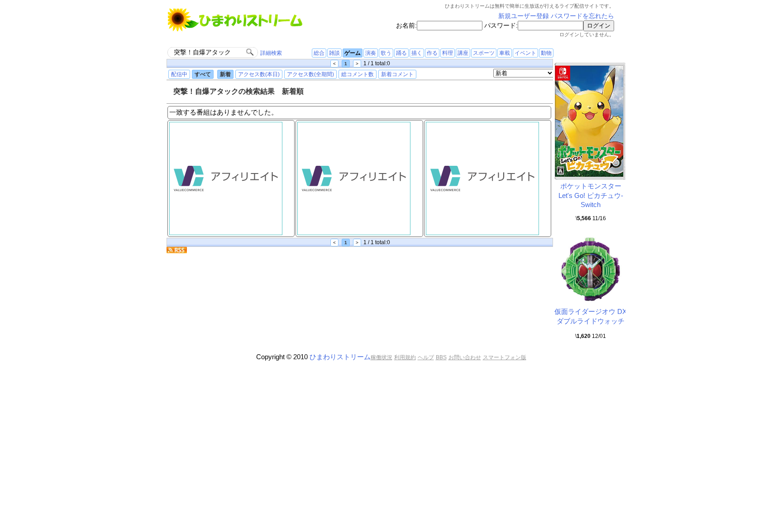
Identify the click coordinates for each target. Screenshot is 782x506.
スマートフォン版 (504, 357)
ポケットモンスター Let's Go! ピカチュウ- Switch (590, 195)
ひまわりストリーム (340, 357)
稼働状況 (381, 357)
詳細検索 (271, 53)
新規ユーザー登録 (523, 16)
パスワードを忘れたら (582, 16)
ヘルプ (426, 357)
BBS (441, 357)
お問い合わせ (464, 357)
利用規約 (405, 357)
